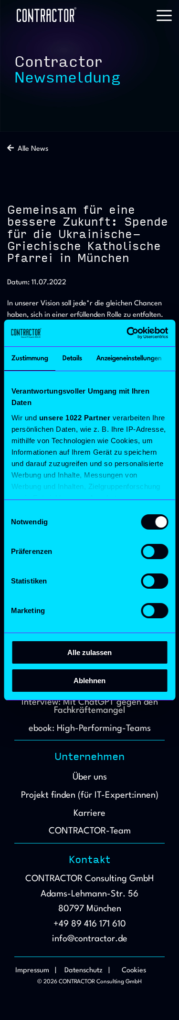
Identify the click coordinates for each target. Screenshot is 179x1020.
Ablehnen (89, 681)
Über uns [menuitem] (90, 777)
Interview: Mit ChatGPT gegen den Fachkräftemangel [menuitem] (90, 706)
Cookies (134, 970)
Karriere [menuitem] (89, 813)
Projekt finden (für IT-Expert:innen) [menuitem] (89, 795)
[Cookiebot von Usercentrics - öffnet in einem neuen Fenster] (127, 333)
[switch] (154, 551)
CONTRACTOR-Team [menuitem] (90, 831)
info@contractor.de (89, 939)
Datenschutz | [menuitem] (87, 970)
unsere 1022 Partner (74, 418)
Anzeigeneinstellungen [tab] (128, 358)
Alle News (31, 149)
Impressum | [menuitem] (35, 970)
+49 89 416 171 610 (89, 924)
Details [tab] (72, 358)
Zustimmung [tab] (29, 358)
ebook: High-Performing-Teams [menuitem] (90, 728)
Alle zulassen (89, 652)
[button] (164, 15)
